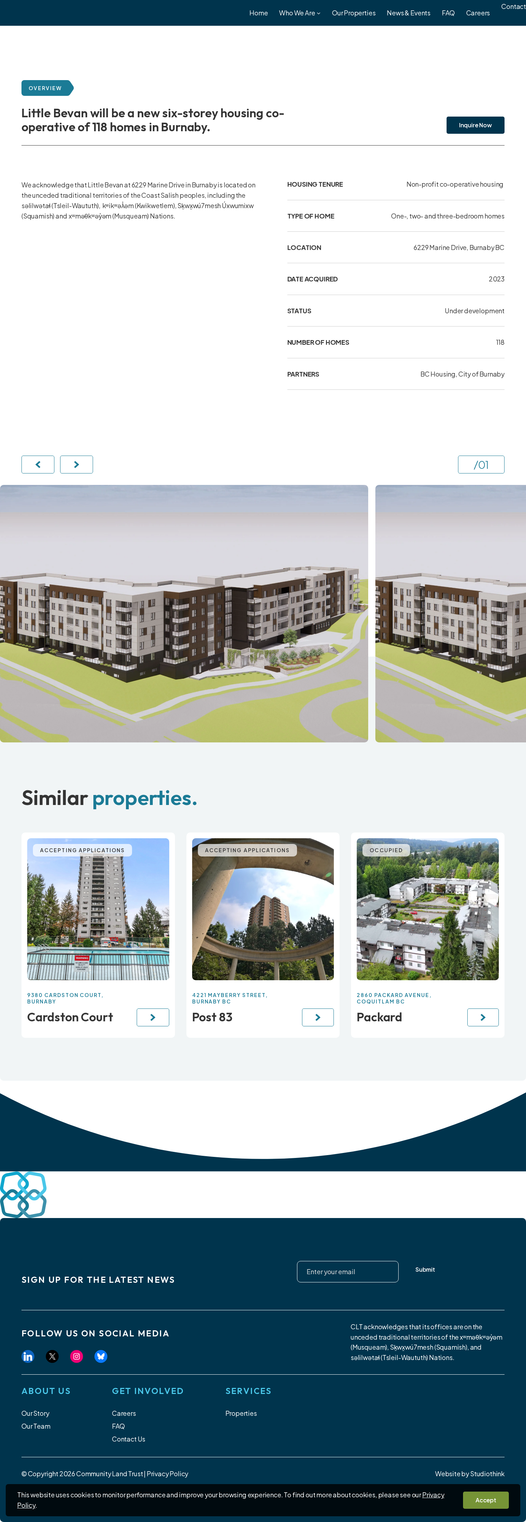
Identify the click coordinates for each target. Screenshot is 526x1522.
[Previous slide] (37, 464)
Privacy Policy (167, 1473)
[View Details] (153, 1017)
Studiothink (487, 1473)
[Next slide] (76, 464)
